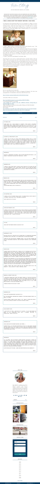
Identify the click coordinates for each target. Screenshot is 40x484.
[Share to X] (33, 113)
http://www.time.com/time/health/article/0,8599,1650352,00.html (15, 95)
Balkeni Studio (23, 483)
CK (4, 222)
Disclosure (20, 480)
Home (21, 117)
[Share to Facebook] (32, 113)
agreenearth (7, 233)
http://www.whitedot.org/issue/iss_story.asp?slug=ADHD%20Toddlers (16, 100)
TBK (34, 483)
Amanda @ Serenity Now (9, 275)
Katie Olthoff (13, 483)
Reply (34, 146)
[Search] (25, 400)
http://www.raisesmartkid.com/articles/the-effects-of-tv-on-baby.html (16, 110)
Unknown (6, 164)
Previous (5, 117)
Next (36, 117)
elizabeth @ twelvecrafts (10, 136)
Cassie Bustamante (8, 207)
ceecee (5, 249)
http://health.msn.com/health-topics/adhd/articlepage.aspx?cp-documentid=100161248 (19, 108)
